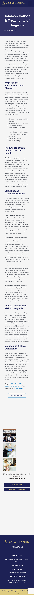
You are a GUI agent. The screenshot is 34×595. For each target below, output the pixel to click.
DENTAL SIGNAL (18, 388)
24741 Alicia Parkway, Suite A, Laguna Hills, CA (17, 474)
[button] (30, 3)
